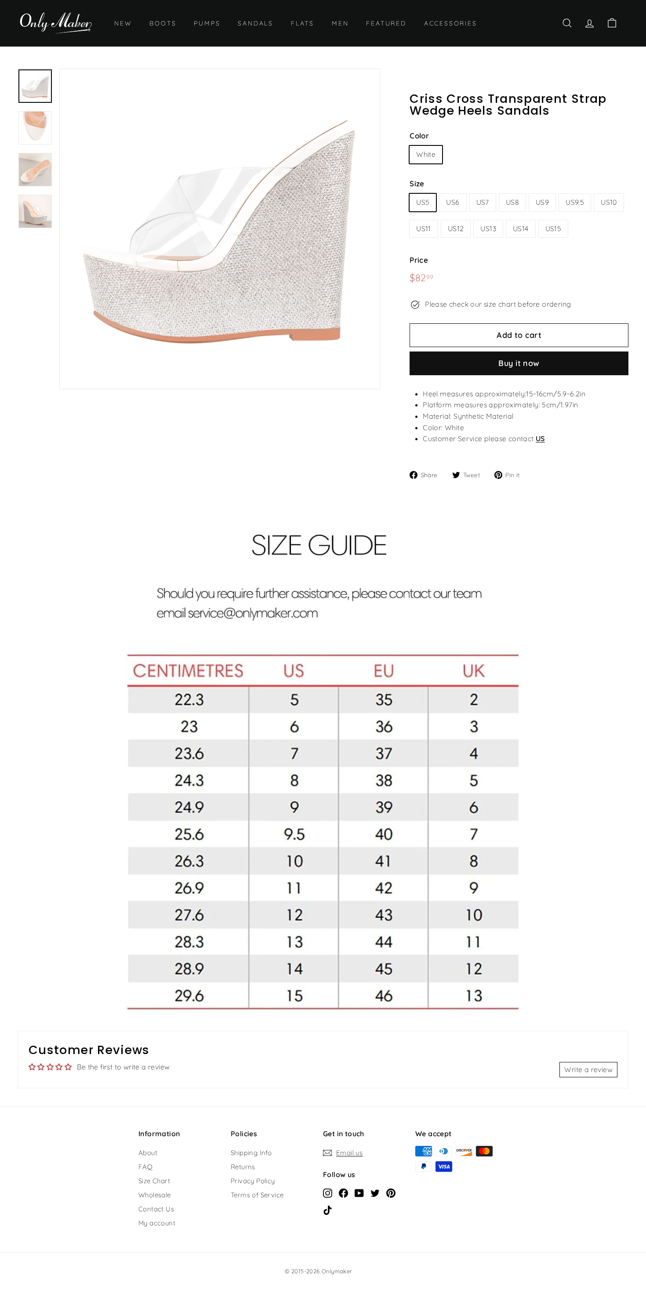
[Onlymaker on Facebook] (343, 1192)
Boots (162, 23)
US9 (542, 202)
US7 (482, 202)
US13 (488, 228)
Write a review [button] (588, 1069)
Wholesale (154, 1195)
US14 (521, 228)
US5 (422, 202)
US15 (553, 228)
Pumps (207, 23)
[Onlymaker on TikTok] (327, 1209)
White (426, 154)
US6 (452, 202)
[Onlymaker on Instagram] (327, 1192)
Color (419, 135)
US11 (423, 228)
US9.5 (575, 202)
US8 (512, 202)
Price (419, 260)
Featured (386, 23)
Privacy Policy (253, 1181)
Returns (243, 1167)
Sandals (255, 23)
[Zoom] (220, 229)
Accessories (450, 23)
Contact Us (156, 1209)
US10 (609, 202)
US (540, 438)
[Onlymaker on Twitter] (375, 1192)
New (123, 23)
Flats (302, 23)
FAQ (145, 1167)
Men (340, 23)
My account (156, 1223)
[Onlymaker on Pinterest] (391, 1192)
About (147, 1153)
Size (417, 183)
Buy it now (519, 363)
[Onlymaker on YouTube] (359, 1192)
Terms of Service (257, 1195)
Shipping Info (251, 1153)
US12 (456, 228)
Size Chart (154, 1181)
